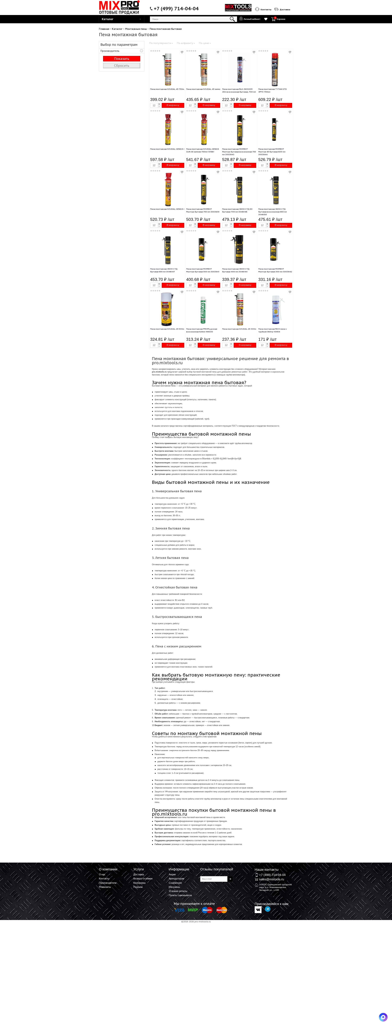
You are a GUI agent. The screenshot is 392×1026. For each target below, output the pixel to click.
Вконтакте (258, 909)
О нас (102, 874)
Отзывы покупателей (216, 869)
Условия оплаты (178, 891)
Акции (172, 874)
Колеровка (139, 882)
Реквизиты (105, 887)
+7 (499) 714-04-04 (176, 8)
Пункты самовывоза (180, 895)
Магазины (174, 887)
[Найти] (232, 19)
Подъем (138, 887)
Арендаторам (176, 878)
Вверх (374, 872)
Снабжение (175, 882)
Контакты (104, 878)
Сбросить (121, 65)
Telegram (267, 909)
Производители (108, 882)
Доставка (138, 874)
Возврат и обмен (143, 878)
